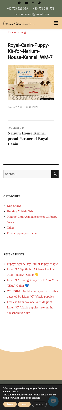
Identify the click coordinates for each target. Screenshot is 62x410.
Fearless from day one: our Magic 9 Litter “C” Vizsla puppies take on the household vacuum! (30, 307)
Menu (56, 23)
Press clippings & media (22, 233)
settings (36, 397)
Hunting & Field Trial (20, 211)
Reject (24, 404)
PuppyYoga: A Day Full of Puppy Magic (32, 263)
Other (10, 227)
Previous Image (17, 32)
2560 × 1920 (32, 107)
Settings (39, 404)
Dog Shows (14, 205)
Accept (10, 404)
